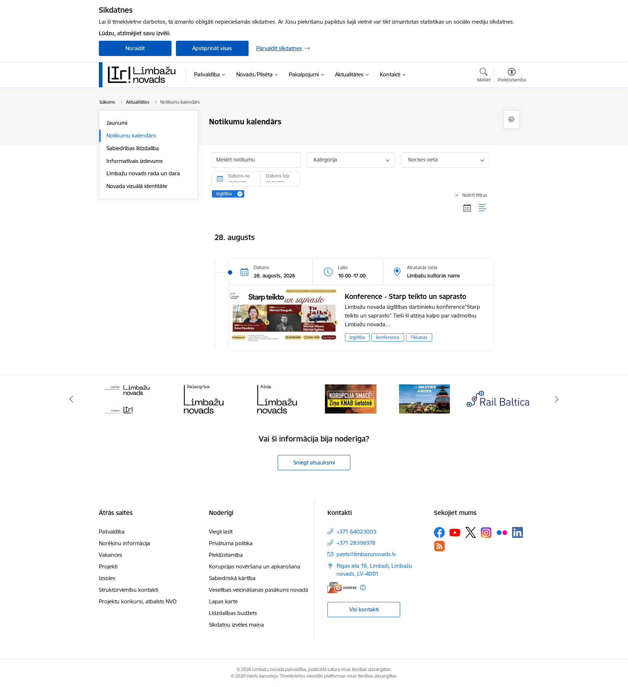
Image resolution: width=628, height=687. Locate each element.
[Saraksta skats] (483, 208)
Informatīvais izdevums (134, 160)
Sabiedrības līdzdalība (132, 148)
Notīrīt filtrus (474, 195)
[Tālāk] (557, 399)
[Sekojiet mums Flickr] (501, 532)
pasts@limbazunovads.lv (366, 554)
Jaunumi (116, 122)
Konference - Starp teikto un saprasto (405, 296)
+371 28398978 (356, 542)
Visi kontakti (364, 609)
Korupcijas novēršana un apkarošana (254, 566)
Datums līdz (278, 176)
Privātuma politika (231, 543)
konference (387, 337)
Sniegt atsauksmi (314, 462)
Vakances (110, 554)
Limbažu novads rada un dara (143, 173)
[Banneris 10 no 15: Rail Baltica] (498, 398)
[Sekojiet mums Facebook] (439, 532)
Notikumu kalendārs (131, 135)
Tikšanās (419, 337)
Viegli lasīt (221, 531)
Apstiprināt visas (212, 48)
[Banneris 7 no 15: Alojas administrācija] (277, 398)
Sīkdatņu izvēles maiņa (236, 624)
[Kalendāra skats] (467, 208)
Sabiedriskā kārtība (232, 578)
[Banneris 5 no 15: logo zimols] (130, 398)
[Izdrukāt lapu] (511, 119)
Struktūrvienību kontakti (128, 589)
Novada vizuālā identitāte (136, 186)
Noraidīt (135, 48)
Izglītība (357, 337)
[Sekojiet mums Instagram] (486, 532)
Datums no (239, 176)
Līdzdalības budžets (233, 613)
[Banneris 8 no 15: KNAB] (351, 398)
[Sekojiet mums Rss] (439, 546)
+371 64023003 (357, 531)
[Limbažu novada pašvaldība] (144, 75)
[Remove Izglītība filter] (239, 193)
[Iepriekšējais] (71, 399)
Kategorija (325, 159)
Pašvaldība (112, 531)
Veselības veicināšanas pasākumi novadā (258, 589)
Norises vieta (423, 159)
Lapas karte (223, 601)
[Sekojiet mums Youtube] (455, 532)
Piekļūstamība (226, 554)
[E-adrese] (342, 588)
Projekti (108, 566)
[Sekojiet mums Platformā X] (470, 532)
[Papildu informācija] (363, 587)
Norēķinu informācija (124, 543)
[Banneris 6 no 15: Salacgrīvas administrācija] (204, 398)
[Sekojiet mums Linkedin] (517, 532)
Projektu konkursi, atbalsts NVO (138, 601)
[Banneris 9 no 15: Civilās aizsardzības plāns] (424, 398)
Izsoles (107, 578)
